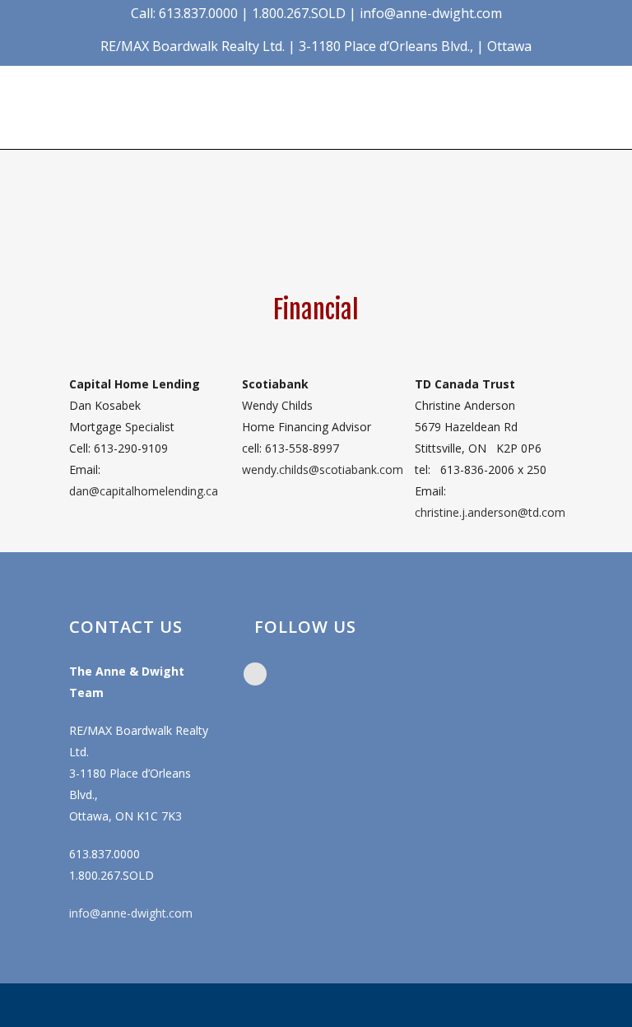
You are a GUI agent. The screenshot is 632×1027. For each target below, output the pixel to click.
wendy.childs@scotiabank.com (322, 469)
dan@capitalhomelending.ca (143, 491)
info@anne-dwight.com (131, 913)
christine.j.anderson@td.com (490, 512)
